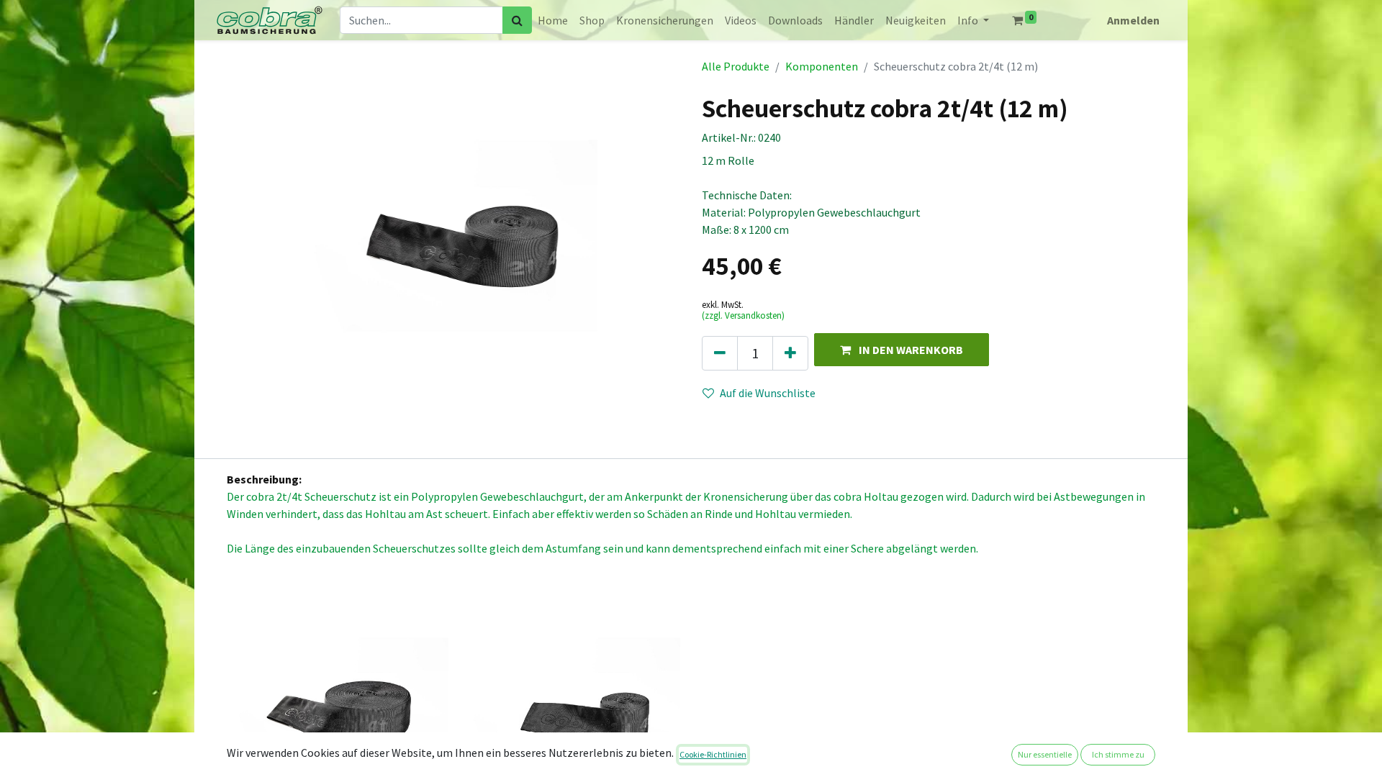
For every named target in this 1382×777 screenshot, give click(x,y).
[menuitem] (553, 20)
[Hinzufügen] (790, 353)
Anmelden (1133, 20)
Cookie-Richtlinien (712, 754)
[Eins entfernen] (720, 353)
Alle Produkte (735, 66)
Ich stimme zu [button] (1118, 754)
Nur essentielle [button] (1045, 754)
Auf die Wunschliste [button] (768, 393)
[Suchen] (517, 20)
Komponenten (821, 66)
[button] (901, 349)
